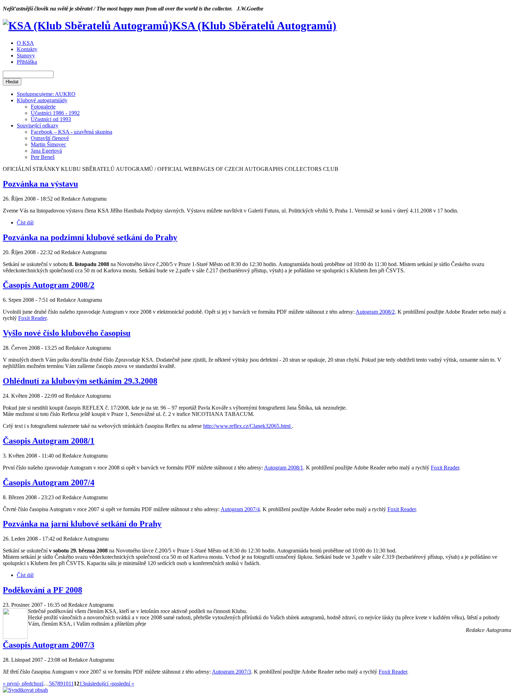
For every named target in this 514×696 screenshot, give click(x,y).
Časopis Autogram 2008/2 (48, 285)
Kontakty (27, 49)
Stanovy (26, 55)
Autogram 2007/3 (231, 672)
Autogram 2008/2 (375, 312)
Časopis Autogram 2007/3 (48, 644)
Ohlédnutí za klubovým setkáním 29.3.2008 (80, 380)
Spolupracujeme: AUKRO (46, 94)
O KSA (25, 43)
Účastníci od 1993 (51, 119)
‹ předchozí (31, 684)
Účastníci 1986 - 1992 (55, 113)
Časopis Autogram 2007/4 (48, 482)
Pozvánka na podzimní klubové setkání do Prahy (90, 237)
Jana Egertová (46, 151)
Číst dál (25, 222)
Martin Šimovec (48, 144)
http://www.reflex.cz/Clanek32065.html (247, 426)
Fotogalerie (43, 107)
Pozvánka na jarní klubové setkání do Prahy (82, 523)
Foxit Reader (32, 318)
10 (66, 684)
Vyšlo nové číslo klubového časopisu (66, 332)
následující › (98, 684)
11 (71, 684)
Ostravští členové (50, 138)
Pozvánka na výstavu (40, 183)
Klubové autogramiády (42, 100)
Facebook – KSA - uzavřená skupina (71, 132)
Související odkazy (37, 125)
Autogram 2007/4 (240, 509)
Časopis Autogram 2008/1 (48, 440)
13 (82, 684)
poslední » (123, 684)
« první (11, 684)
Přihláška (27, 62)
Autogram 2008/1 (283, 468)
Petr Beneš (43, 157)
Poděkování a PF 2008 (42, 589)
